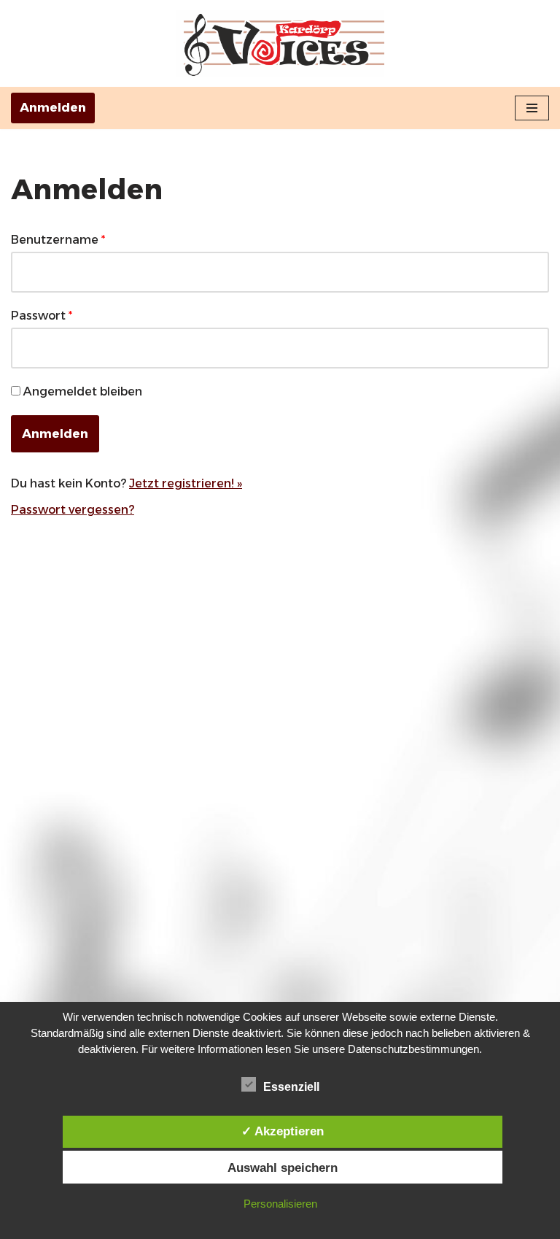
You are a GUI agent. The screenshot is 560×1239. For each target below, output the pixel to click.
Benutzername (58, 240)
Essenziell (291, 1087)
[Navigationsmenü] (532, 108)
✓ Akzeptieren (282, 1131)
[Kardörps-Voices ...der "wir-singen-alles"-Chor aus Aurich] (280, 43)
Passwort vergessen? (72, 510)
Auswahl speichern (283, 1167)
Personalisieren (280, 1203)
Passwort (41, 316)
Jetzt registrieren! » (185, 483)
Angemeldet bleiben (82, 391)
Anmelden (53, 108)
